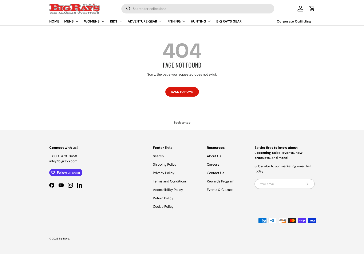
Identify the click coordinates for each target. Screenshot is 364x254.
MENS (69, 21)
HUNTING (198, 21)
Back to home (182, 92)
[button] (312, 8)
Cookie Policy (163, 206)
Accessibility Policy (168, 190)
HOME (54, 21)
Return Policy (163, 198)
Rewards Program (220, 181)
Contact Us (215, 173)
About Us (214, 156)
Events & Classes (220, 190)
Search (158, 156)
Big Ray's (64, 238)
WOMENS (92, 21)
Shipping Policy (165, 164)
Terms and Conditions (170, 181)
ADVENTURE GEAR (142, 21)
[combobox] (197, 8)
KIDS (113, 21)
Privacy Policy (163, 173)
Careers (213, 164)
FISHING (174, 21)
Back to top (182, 122)
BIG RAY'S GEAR (229, 21)
